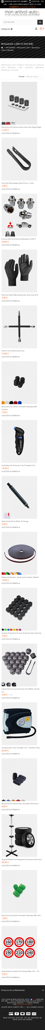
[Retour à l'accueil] (2, 47)
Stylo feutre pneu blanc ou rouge (15, 521)
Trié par (22, 76)
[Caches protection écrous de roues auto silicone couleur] (22, 609)
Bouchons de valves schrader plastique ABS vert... (22, 915)
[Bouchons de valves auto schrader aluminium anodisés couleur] (22, 779)
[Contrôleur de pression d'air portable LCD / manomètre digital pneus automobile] (22, 441)
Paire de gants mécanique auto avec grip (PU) (20, 295)
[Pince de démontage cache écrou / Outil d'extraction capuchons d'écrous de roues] (22, 159)
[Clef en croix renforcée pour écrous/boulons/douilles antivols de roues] (22, 326)
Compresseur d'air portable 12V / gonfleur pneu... (21, 748)
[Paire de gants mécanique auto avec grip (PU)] (22, 270)
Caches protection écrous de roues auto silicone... (22, 633)
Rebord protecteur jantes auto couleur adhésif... (21, 577)
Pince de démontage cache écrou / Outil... (18, 183)
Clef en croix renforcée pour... (14, 351)
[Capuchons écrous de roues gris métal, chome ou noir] (22, 665)
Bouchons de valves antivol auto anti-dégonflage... (22, 127)
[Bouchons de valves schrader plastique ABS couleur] (22, 382)
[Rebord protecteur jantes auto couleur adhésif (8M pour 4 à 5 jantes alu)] (22, 553)
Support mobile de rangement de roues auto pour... (22, 859)
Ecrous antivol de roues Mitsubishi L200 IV (19, 239)
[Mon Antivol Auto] (22, 13)
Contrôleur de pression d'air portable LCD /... (19, 465)
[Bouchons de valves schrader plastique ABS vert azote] (22, 891)
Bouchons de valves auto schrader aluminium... (21, 804)
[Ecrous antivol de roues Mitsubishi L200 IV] (22, 215)
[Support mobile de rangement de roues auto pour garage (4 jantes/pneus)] (22, 835)
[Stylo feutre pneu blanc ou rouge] (22, 497)
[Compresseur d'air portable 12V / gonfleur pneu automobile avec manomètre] (22, 723)
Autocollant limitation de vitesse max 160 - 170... (21, 971)
